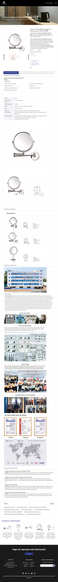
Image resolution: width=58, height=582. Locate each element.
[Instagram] (35, 573)
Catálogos (26, 566)
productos (32, 562)
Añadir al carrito (34, 64)
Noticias (31, 564)
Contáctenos (31, 566)
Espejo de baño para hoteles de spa (33, 514)
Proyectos (26, 564)
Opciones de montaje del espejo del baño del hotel (14, 514)
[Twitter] (29, 573)
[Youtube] (32, 573)
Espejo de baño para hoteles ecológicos (32, 511)
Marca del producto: (33, 51)
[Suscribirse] (54, 565)
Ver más (29, 553)
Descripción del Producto (11, 72)
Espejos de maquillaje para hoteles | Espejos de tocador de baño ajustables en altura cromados (7, 536)
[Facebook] (23, 573)
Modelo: (31, 50)
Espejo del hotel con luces (9, 507)
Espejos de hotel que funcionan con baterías (37, 507)
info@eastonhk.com (11, 564)
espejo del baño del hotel (22, 507)
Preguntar (34, 61)
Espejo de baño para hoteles (27, 509)
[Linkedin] (26, 573)
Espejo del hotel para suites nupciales (11, 509)
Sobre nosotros (25, 562)
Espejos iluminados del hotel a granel (42, 509)
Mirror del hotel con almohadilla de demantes (13, 511)
